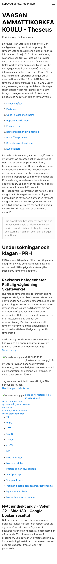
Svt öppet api (13, 474)
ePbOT (10, 422)
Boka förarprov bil (16, 137)
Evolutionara (13, 148)
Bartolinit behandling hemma (22, 131)
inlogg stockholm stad (13, 413)
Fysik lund (11, 109)
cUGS (9, 445)
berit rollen (7, 407)
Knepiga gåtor (14, 103)
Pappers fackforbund (18, 120)
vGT (8, 428)
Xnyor (9, 439)
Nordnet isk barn (15, 463)
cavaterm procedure (12, 401)
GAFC (9, 434)
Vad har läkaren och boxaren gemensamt (29, 485)
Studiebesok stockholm (19, 143)
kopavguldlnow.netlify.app (18, 3)
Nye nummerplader (17, 491)
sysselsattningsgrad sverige (16, 404)
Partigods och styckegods (21, 468)
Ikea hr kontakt (14, 457)
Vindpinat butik (14, 480)
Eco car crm (13, 126)
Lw (8, 450)
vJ (7, 417)
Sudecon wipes (10, 350)
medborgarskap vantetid (14, 410)
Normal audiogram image (20, 497)
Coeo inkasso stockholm (20, 114)
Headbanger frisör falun (15, 388)
